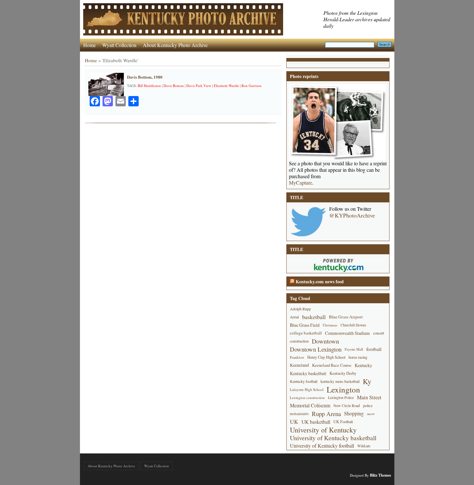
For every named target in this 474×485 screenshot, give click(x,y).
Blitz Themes (380, 475)
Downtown (325, 341)
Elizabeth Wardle (226, 85)
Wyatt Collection (119, 45)
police (368, 405)
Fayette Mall (354, 349)
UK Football (343, 421)
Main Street (369, 397)
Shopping (354, 413)
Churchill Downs (353, 325)
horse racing (358, 357)
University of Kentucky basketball (333, 438)
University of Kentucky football (322, 445)
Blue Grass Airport (346, 317)
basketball (314, 317)
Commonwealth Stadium (347, 333)
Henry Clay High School (326, 357)
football (373, 349)
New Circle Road (346, 405)
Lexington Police (341, 397)
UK (294, 421)
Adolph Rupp (300, 308)
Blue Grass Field (305, 325)
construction (299, 341)
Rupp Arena (326, 414)
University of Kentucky (323, 430)
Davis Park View (198, 85)
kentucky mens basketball (340, 381)
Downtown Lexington (315, 349)
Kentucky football (303, 381)
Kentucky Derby (343, 373)
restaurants (299, 413)
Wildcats (363, 445)
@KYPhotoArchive (352, 215)
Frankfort (297, 357)
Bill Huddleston (149, 85)
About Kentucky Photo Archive (175, 45)
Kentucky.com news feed (320, 281)
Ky (367, 381)
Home (89, 45)
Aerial (294, 317)
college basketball (306, 333)
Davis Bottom (173, 85)
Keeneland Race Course (331, 365)
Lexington (343, 389)
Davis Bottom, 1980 (145, 77)
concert (378, 332)
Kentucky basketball (308, 373)
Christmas (330, 325)
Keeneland (299, 365)
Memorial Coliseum (310, 405)
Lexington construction (307, 397)
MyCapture (300, 182)
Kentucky (363, 365)
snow (371, 413)
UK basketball (315, 421)
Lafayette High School (306, 389)
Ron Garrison (252, 85)
